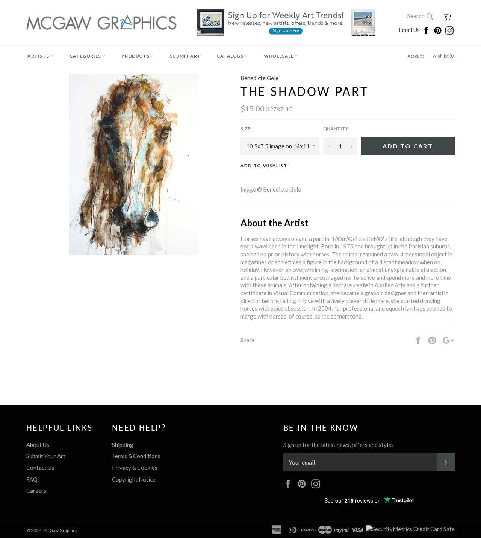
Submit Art (185, 56)
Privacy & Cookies (134, 467)
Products (135, 56)
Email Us (410, 29)
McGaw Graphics (60, 530)
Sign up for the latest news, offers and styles (338, 444)
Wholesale (279, 56)
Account (416, 55)
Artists (38, 56)
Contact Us (40, 467)
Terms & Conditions (136, 456)
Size (245, 128)
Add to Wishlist (263, 165)
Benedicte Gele (259, 78)
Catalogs (230, 56)
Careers (36, 490)
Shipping (122, 444)
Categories (86, 56)
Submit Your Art (45, 456)
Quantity (335, 128)
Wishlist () (444, 55)
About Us (37, 444)
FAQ (32, 479)
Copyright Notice (134, 479)
